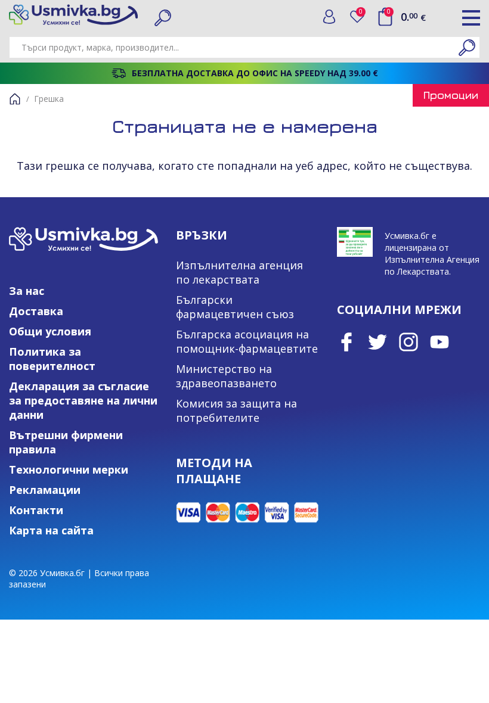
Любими (363, 14)
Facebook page (346, 342)
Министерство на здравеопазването (226, 376)
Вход (329, 16)
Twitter (377, 342)
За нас (26, 291)
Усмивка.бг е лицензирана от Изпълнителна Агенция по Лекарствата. (432, 253)
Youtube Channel (439, 342)
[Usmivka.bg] (73, 14)
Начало (15, 99)
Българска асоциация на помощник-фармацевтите (247, 341)
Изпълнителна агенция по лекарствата (239, 272)
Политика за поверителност (52, 358)
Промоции (450, 95)
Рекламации (45, 490)
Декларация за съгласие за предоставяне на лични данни (83, 400)
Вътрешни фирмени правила (66, 442)
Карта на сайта (51, 530)
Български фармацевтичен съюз (235, 307)
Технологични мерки (68, 469)
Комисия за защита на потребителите (236, 410)
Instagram (408, 342)
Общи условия (50, 331)
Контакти (36, 510)
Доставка (36, 311)
